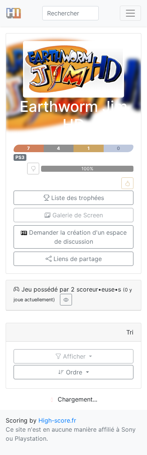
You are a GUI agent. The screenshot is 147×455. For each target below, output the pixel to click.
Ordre (74, 372)
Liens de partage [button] (77, 259)
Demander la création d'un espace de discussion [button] (77, 237)
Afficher (74, 356)
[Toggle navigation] (130, 13)
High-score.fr (57, 420)
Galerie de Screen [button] (77, 215)
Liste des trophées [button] (76, 198)
